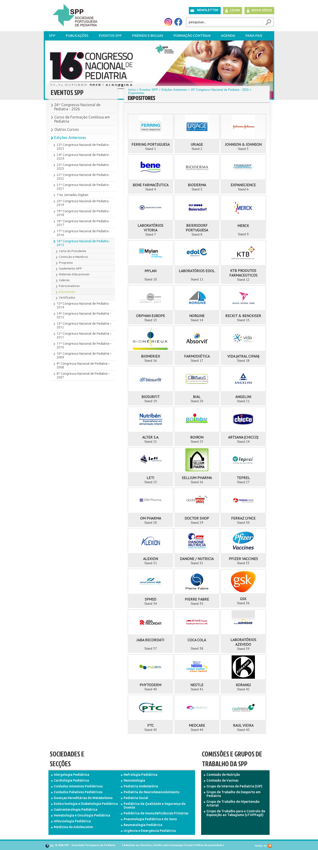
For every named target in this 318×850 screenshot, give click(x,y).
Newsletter (207, 10)
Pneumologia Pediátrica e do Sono (150, 819)
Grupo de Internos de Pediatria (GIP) (234, 786)
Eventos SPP (110, 35)
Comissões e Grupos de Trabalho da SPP (232, 759)
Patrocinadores (69, 285)
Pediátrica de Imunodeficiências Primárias (156, 813)
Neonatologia (134, 780)
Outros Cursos (66, 129)
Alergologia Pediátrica (71, 774)
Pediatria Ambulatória (141, 786)
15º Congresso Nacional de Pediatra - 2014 (83, 305)
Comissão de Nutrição (223, 774)
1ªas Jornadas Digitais (72, 195)
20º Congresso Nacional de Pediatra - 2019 (83, 203)
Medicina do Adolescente (73, 827)
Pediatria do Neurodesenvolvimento (151, 792)
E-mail (189, 845)
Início (132, 89)
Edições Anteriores (70, 137)
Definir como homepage (168, 845)
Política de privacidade (209, 845)
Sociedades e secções (67, 759)
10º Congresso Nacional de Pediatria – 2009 (84, 355)
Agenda (228, 35)
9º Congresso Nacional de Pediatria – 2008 (83, 365)
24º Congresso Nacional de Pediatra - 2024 (83, 156)
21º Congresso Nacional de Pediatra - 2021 (83, 186)
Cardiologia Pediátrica (71, 780)
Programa (66, 262)
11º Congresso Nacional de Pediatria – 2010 (84, 345)
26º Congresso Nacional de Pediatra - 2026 (77, 107)
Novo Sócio (261, 10)
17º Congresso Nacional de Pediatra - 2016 (83, 233)
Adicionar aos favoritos (138, 845)
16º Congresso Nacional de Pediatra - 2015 (83, 243)
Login (235, 10)
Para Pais (253, 35)
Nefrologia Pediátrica (140, 774)
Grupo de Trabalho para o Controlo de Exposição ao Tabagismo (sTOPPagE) (235, 813)
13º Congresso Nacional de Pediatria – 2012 (84, 325)
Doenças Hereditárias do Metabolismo (83, 798)
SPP (52, 35)
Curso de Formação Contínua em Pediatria (82, 119)
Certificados (67, 297)
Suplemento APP (70, 268)
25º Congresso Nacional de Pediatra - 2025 (83, 146)
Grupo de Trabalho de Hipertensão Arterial (233, 803)
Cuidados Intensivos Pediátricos (78, 786)
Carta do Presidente (72, 251)
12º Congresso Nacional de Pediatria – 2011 (84, 335)
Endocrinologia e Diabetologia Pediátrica (86, 804)
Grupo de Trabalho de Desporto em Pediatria (233, 794)
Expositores (67, 291)
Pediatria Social (136, 798)
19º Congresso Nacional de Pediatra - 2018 (83, 213)
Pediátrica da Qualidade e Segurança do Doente (155, 805)
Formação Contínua (192, 35)
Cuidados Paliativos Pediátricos (78, 792)
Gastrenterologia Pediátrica (75, 809)
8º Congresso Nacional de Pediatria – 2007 (83, 375)
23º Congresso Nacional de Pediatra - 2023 (83, 166)
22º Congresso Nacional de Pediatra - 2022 (83, 176)
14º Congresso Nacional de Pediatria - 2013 (84, 315)
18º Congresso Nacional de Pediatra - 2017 (83, 223)
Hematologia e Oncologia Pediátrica (82, 815)
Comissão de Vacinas (222, 780)
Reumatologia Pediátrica (143, 825)
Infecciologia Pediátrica (72, 821)
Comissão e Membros (73, 256)
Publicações (77, 35)
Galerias (64, 280)
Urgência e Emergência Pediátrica (150, 831)
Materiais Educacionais (74, 274)
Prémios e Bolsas (147, 35)
